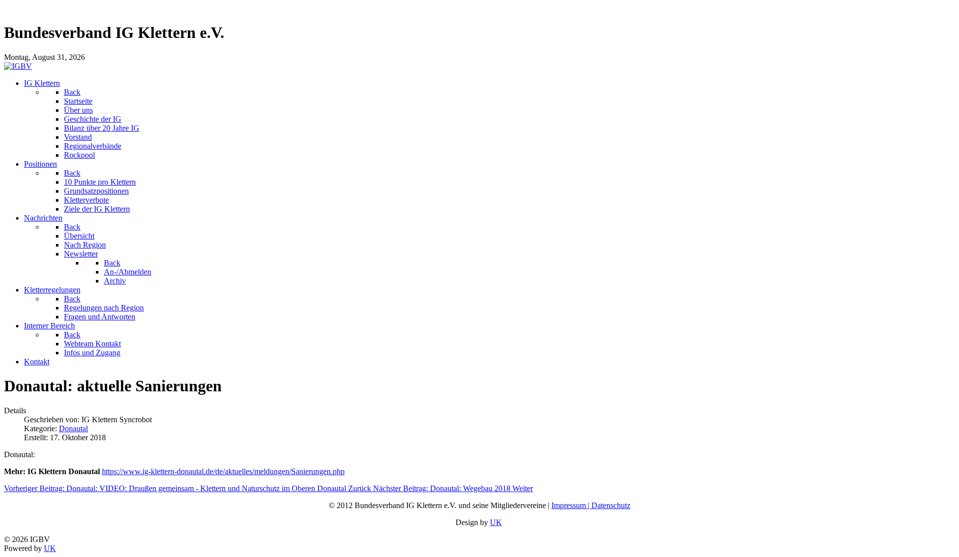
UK (496, 522)
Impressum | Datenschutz (590, 505)
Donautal (73, 428)
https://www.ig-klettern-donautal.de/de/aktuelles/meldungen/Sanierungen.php (223, 471)
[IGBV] (18, 66)
